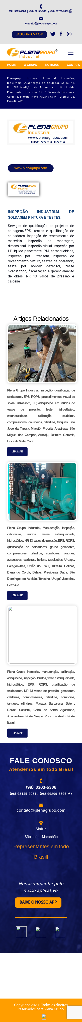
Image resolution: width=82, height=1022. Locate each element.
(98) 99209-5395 (59, 11)
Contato (73, 64)
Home (11, 64)
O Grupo (30, 64)
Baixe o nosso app (29, 34)
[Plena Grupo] (32, 53)
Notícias (52, 64)
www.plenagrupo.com (30, 168)
